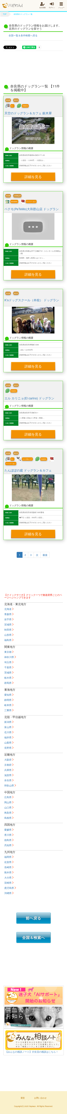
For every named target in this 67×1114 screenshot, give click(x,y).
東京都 (8, 651)
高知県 (8, 845)
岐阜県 (8, 705)
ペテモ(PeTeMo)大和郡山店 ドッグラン (31, 209)
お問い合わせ (40, 1097)
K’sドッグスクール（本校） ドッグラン (31, 300)
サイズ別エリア (27, 459)
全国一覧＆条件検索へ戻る (23, 35)
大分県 (8, 877)
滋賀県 (8, 775)
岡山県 (8, 802)
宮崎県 (8, 882)
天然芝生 (25, 106)
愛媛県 (8, 829)
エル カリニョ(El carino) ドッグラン (29, 398)
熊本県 (8, 872)
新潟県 (8, 722)
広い (12, 106)
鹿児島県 (9, 888)
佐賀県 (8, 862)
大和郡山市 (17, 196)
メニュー (61, 7)
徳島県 (8, 840)
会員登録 (42, 7)
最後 (45, 555)
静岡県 (8, 700)
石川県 (8, 732)
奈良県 (8, 100)
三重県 (8, 710)
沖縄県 (8, 893)
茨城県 (8, 672)
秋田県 (8, 629)
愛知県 (8, 694)
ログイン (52, 7)
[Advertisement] (33, 66)
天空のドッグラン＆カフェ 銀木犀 (28, 113)
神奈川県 (9, 657)
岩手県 (8, 619)
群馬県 (8, 682)
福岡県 (8, 857)
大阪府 (8, 759)
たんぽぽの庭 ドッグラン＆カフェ (28, 470)
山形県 (8, 634)
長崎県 (8, 867)
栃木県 (8, 677)
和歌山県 (9, 785)
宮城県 (8, 624)
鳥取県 (8, 812)
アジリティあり (31, 201)
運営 (23, 1097)
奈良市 (16, 100)
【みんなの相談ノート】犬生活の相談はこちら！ (31, 1051)
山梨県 (8, 742)
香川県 (8, 834)
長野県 (8, 747)
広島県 (8, 797)
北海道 (8, 609)
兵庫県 (8, 770)
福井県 (8, 737)
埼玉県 (8, 662)
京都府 (8, 764)
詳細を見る (33, 176)
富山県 (8, 727)
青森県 (8, 614)
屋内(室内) (14, 201)
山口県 (8, 807)
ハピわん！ (12, 5)
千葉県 (8, 667)
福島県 (8, 640)
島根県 (8, 817)
